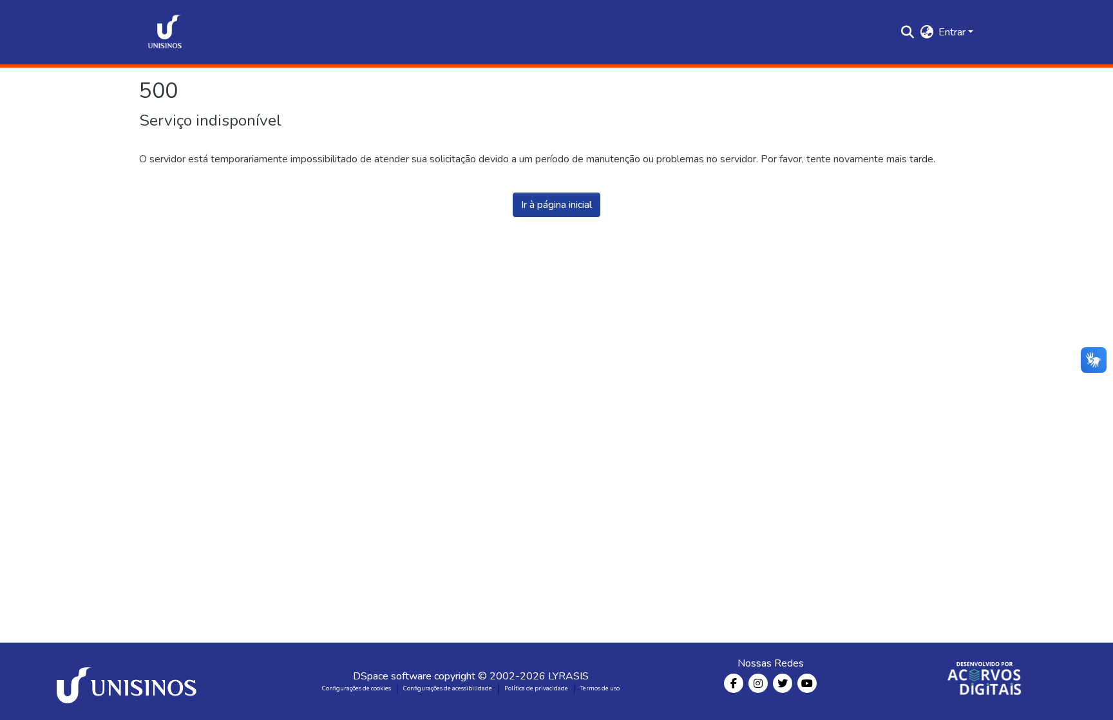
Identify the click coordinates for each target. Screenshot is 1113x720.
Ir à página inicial (556, 205)
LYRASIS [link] (568, 676)
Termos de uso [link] (600, 688)
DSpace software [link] (392, 676)
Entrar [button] (953, 32)
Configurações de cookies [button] (356, 688)
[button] (165, 32)
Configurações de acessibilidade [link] (447, 688)
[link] (129, 681)
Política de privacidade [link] (536, 688)
